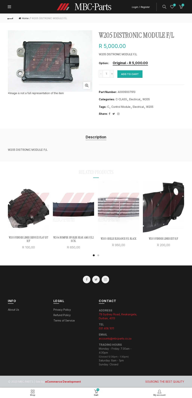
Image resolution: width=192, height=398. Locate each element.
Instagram (105, 279)
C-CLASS (121, 99)
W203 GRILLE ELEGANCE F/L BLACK (118, 238)
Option (103, 63)
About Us (13, 309)
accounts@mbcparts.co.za (115, 338)
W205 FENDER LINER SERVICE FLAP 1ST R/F (28, 239)
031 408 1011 (106, 328)
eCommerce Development (63, 381)
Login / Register (141, 6)
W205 (146, 99)
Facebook (86, 279)
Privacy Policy (62, 309)
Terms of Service (64, 320)
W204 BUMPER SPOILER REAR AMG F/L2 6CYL (73, 239)
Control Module (120, 106)
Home (25, 18)
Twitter (96, 279)
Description (96, 137)
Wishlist (174, 5)
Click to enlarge (86, 85)
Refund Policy (62, 315)
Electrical (134, 99)
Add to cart (130, 74)
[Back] (10, 18)
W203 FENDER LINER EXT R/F (163, 238)
